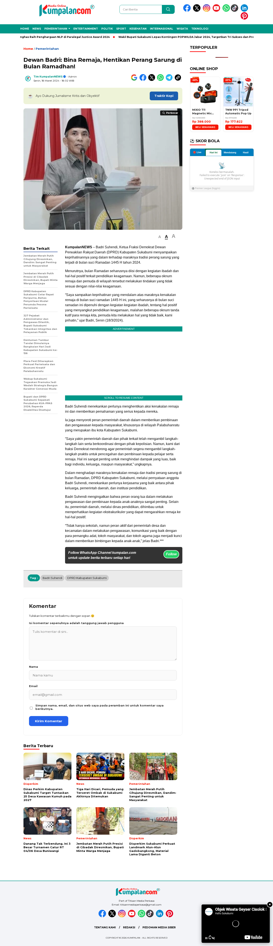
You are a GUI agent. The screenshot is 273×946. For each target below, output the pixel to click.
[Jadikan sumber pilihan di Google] (135, 80)
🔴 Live (197, 152)
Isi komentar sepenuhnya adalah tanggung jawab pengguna (76, 623)
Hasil (245, 152)
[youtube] (217, 10)
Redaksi (129, 927)
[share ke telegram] (170, 80)
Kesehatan (138, 28)
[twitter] (197, 10)
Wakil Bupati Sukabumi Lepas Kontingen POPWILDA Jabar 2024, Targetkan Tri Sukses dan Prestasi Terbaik (191, 37)
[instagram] (207, 10)
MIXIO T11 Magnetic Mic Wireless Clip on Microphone (204, 111)
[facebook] (187, 10)
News (36, 28)
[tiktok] (235, 10)
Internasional (161, 28)
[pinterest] (245, 18)
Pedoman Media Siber (159, 927)
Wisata (182, 28)
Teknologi (199, 28)
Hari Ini (214, 152)
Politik (107, 28)
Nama (33, 666)
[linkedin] (245, 10)
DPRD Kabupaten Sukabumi (87, 578)
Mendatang (230, 152)
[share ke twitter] (152, 80)
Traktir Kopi (163, 96)
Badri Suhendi (52, 578)
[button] (159, 236)
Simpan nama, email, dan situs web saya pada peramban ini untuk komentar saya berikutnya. (99, 707)
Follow (171, 554)
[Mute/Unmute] (213, 938)
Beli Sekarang (205, 127)
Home (24, 28)
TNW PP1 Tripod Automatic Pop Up (238, 111)
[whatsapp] (226, 10)
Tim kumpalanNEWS (47, 76)
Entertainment (85, 28)
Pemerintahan (55, 28)
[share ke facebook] (143, 80)
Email (33, 686)
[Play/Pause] (206, 938)
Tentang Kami (105, 927)
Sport (121, 28)
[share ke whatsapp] (161, 80)
